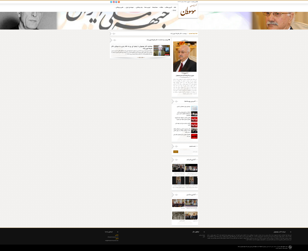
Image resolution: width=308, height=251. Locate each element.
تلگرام (116, 2)
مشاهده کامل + (249, 239)
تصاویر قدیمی (182, 220)
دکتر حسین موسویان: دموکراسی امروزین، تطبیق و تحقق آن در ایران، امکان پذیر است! (178, 187)
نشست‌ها (183, 208)
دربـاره (174, 10)
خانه (175, 7)
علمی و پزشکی (119, 7)
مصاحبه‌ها (155, 7)
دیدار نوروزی (195, 220)
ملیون (204, 236)
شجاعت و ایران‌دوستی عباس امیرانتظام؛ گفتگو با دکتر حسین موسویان (183, 113)
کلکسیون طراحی (279, 248)
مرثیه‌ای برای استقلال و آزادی (183, 107)
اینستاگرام (114, 2)
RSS (119, 2)
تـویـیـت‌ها (147, 7)
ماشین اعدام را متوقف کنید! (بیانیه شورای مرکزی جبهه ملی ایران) (182, 118)
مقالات (161, 7)
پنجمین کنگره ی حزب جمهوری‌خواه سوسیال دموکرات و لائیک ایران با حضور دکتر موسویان (191, 187)
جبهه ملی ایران (130, 7)
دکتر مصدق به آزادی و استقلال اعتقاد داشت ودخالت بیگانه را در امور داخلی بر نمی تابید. (181, 130)
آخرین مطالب (168, 7)
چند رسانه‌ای (139, 7)
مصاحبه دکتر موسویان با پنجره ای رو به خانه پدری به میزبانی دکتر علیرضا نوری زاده (131, 47)
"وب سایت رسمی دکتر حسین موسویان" (270, 246)
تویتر (111, 2)
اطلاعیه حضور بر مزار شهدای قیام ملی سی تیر (181, 135)
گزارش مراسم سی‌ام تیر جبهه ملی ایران (182, 124)
